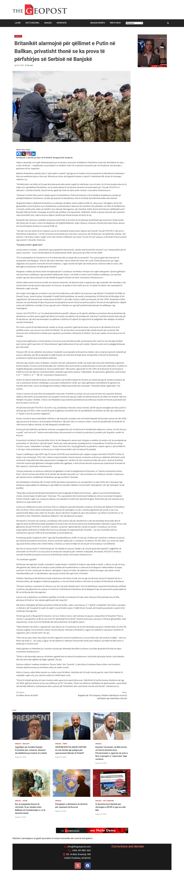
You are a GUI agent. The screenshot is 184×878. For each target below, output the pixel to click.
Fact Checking (108, 800)
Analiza (18, 36)
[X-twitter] (78, 865)
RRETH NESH (115, 23)
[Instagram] (28, 154)
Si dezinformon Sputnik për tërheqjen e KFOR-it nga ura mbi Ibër (112, 783)
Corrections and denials (128, 846)
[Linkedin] (33, 154)
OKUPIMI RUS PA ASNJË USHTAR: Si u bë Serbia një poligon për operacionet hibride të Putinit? (71, 726)
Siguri (25, 800)
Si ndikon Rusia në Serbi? (27, 693)
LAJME (18, 23)
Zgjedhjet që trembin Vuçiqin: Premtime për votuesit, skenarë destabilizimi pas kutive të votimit (31, 726)
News (65, 743)
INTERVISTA (62, 23)
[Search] (168, 23)
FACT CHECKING (32, 23)
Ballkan (26, 743)
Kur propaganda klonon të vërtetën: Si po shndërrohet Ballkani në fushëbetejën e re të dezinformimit (31, 783)
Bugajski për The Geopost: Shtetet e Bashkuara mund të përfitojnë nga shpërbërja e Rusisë (102, 695)
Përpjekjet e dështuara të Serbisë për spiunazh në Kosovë (71, 783)
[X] (23, 154)
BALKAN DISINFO (97, 23)
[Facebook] (19, 154)
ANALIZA (48, 23)
